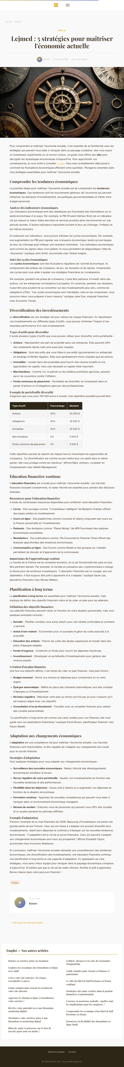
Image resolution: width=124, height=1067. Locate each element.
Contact (72, 1052)
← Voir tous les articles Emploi (26, 922)
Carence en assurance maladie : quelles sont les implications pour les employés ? (89, 1003)
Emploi (18, 21)
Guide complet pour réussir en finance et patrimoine (87, 972)
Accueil (8, 21)
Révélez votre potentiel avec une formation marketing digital (30, 1010)
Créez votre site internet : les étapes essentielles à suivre (27, 979)
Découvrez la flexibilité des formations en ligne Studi (88, 1023)
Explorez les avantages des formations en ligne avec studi (33, 969)
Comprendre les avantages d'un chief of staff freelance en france (89, 1013)
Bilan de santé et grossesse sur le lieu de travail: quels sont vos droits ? (29, 1030)
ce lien (60, 163)
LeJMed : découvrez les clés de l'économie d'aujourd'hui (88, 962)
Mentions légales (56, 1052)
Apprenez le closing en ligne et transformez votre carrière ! (31, 999)
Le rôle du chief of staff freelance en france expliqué (88, 982)
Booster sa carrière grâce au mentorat (28, 960)
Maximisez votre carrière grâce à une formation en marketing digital (28, 1019)
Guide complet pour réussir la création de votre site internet (30, 989)
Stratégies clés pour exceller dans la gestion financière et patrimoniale (89, 993)
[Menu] (68, 5)
